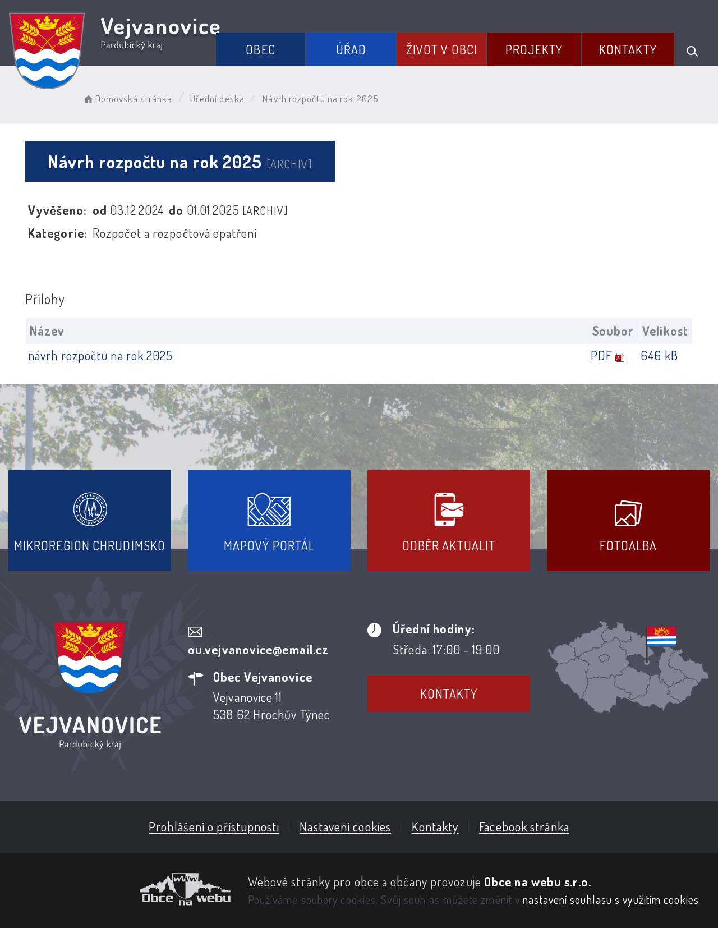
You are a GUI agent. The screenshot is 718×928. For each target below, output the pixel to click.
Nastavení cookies (345, 826)
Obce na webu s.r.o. (537, 881)
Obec (260, 49)
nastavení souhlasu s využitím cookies (611, 899)
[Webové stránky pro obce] (119, 889)
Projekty (534, 49)
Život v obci (441, 49)
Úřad (351, 49)
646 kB (659, 355)
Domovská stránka (133, 98)
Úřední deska (217, 98)
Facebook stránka (524, 826)
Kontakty (628, 49)
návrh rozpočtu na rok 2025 (100, 355)
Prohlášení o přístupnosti (214, 826)
